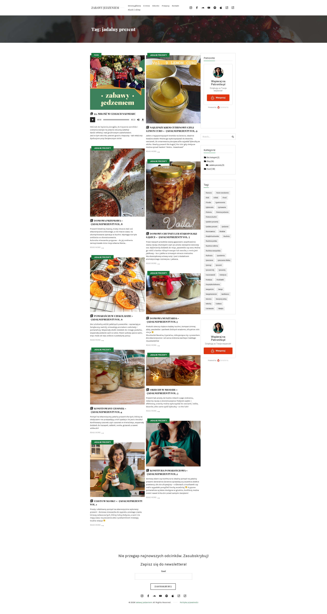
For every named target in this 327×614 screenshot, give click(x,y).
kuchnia (227, 236)
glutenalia (209, 207)
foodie (208, 202)
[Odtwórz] (92, 119)
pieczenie (209, 260)
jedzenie (225, 227)
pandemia (221, 255)
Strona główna (134, 6)
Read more (151, 151)
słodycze (223, 275)
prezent (219, 265)
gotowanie (222, 207)
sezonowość (210, 275)
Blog (208, 161)
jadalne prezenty (212, 222)
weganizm (210, 289)
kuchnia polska (211, 241)
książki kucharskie (212, 236)
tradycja (209, 280)
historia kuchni (211, 217)
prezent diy (210, 270)
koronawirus (210, 231)
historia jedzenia (222, 212)
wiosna (208, 299)
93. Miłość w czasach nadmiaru (115, 113)
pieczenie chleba (224, 260)
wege (221, 289)
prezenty (222, 270)
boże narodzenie (223, 193)
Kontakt (175, 6)
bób (207, 198)
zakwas (219, 304)
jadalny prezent (211, 227)
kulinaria (209, 255)
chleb (216, 198)
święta (221, 308)
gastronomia (220, 202)
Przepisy (165, 6)
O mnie (146, 6)
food (96, 55)
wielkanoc (225, 294)
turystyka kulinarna (213, 284)
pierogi (208, 265)
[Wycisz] (138, 119)
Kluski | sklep (134, 10)
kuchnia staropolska (213, 251)
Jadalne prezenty (158, 55)
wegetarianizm (211, 294)
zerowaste (210, 308)
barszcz (209, 193)
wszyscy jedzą (221, 299)
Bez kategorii (212, 157)
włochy (208, 304)
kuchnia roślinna (212, 246)
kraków (222, 231)
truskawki (220, 280)
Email (163, 571)
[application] (117, 119)
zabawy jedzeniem (105, 7)
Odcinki (155, 6)
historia (209, 212)
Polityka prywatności (189, 602)
